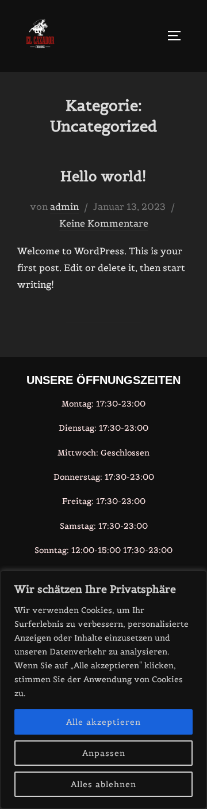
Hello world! (103, 176)
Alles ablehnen (103, 784)
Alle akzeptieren (103, 722)
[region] (103, 689)
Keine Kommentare (103, 223)
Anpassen (103, 753)
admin (64, 206)
